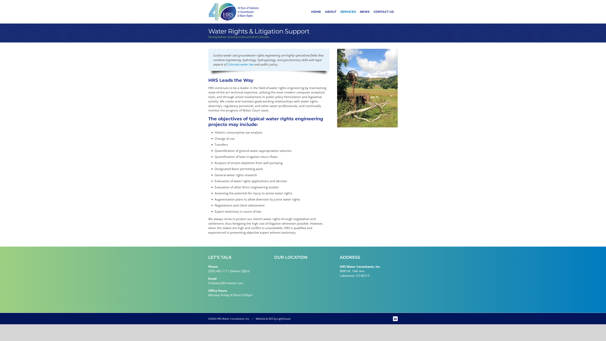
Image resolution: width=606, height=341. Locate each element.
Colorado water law (240, 64)
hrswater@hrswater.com (225, 283)
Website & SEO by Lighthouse (273, 318)
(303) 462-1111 (218, 271)
